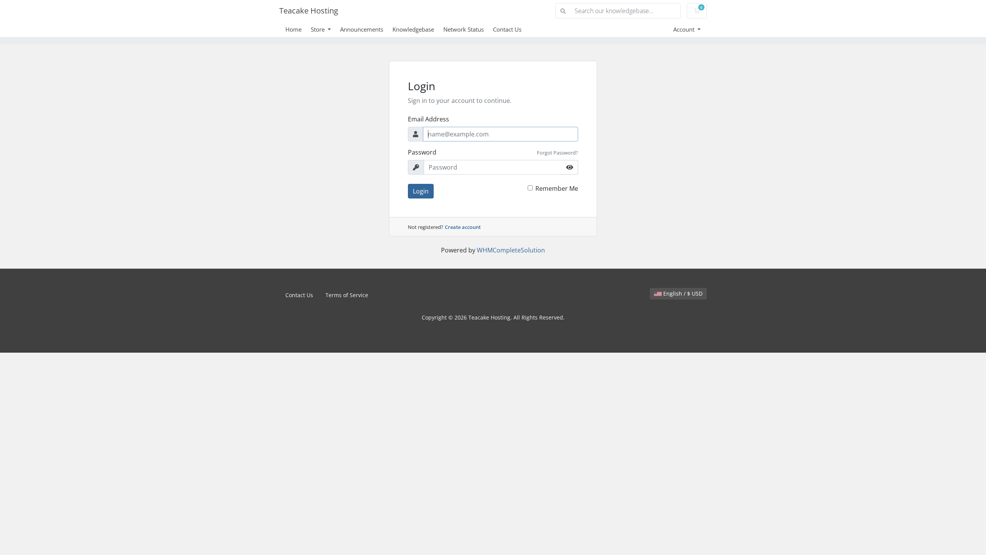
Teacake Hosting (308, 10)
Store (318, 29)
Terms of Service (346, 295)
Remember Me (556, 188)
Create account (463, 227)
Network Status (463, 29)
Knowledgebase (413, 29)
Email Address (428, 119)
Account (684, 29)
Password (422, 152)
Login (421, 191)
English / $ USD (682, 293)
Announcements (361, 29)
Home (293, 29)
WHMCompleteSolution (511, 250)
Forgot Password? (557, 152)
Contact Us (507, 29)
